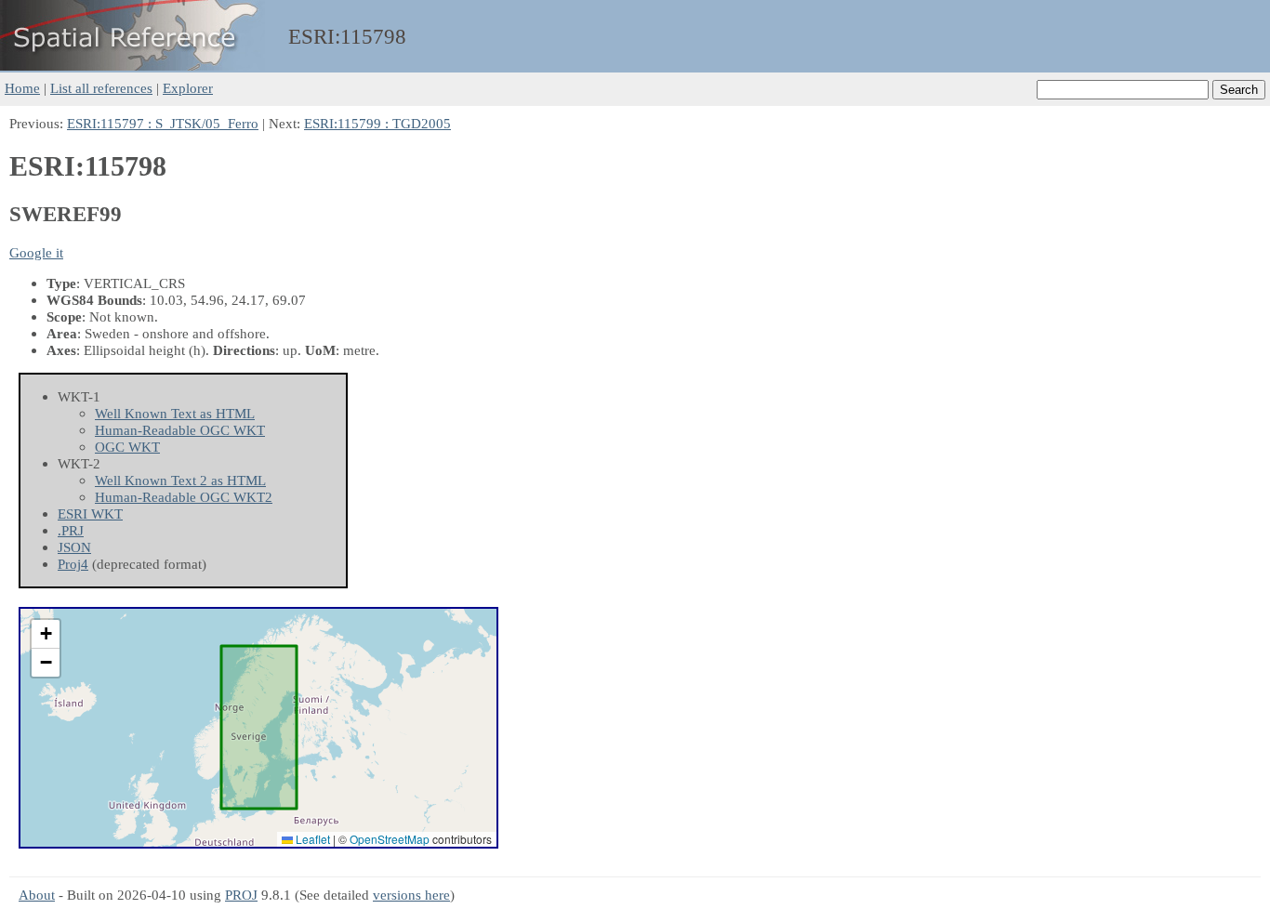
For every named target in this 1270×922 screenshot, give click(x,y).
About (37, 894)
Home (22, 88)
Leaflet (311, 839)
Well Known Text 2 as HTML (180, 480)
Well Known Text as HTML (175, 413)
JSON (74, 547)
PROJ (241, 894)
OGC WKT (127, 446)
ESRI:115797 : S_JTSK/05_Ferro (162, 123)
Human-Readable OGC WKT (180, 430)
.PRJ (71, 530)
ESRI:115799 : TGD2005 (377, 123)
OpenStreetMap (390, 839)
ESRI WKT (90, 513)
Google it (36, 252)
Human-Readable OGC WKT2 (183, 497)
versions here (411, 894)
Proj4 (73, 564)
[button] (46, 634)
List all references (101, 88)
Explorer (188, 88)
